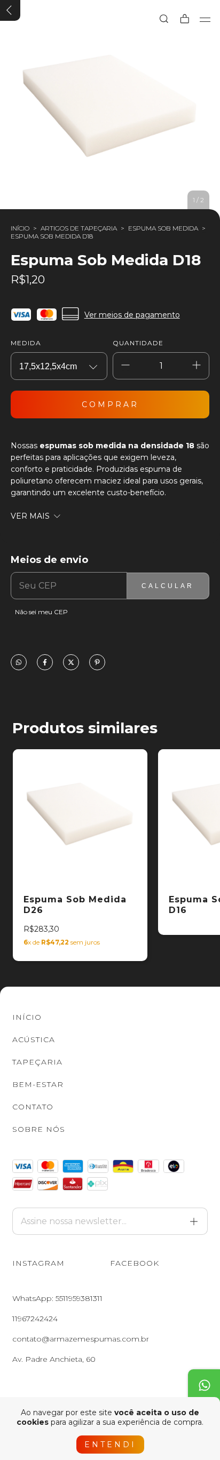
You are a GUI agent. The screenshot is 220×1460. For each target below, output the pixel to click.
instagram (38, 1263)
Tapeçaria (37, 1062)
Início (20, 228)
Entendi (110, 1444)
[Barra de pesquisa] (164, 19)
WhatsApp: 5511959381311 (57, 1298)
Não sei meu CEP (41, 612)
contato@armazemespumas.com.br (80, 1339)
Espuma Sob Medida (163, 228)
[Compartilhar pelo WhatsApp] (19, 663)
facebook (134, 1263)
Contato (32, 1107)
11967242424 (35, 1318)
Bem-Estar (38, 1084)
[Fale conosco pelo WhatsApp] (204, 1385)
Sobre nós (38, 1129)
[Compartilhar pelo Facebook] (45, 663)
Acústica (33, 1039)
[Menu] (205, 20)
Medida (26, 343)
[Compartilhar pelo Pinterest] (97, 663)
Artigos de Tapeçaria (79, 228)
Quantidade (138, 343)
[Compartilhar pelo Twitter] (71, 663)
